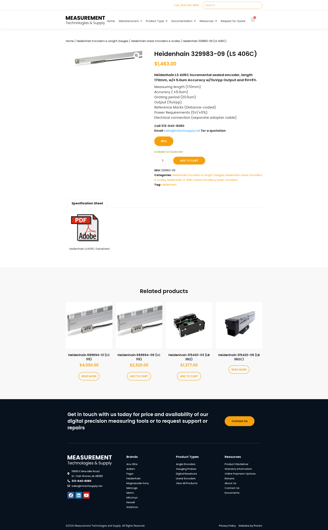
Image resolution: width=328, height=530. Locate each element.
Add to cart (189, 160)
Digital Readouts (186, 473)
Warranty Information (238, 469)
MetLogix (132, 488)
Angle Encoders (185, 464)
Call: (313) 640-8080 (186, 5)
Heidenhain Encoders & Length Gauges (102, 41)
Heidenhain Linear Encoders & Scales (155, 41)
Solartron (132, 507)
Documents (232, 493)
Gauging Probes (186, 469)
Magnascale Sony (137, 483)
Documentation (181, 21)
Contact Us (232, 488)
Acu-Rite (132, 464)
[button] (136, 55)
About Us (230, 483)
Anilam (130, 469)
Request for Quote (233, 21)
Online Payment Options (240, 473)
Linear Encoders (227, 180)
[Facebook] (70, 495)
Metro (130, 493)
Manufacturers (129, 21)
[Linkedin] (78, 495)
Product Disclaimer (236, 464)
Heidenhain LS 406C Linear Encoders (191, 180)
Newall (130, 502)
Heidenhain (169, 185)
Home (111, 21)
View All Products (186, 483)
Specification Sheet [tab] (87, 203)
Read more (89, 376)
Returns (229, 478)
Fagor (130, 473)
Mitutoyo (132, 497)
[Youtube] (86, 495)
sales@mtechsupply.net (182, 130)
